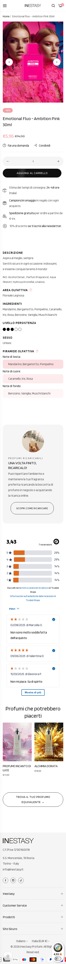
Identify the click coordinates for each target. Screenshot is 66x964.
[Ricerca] (53, 5)
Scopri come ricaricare (32, 508)
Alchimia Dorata (46, 766)
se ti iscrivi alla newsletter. (45, 226)
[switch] (58, 959)
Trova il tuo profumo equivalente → (33, 799)
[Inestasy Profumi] (33, 5)
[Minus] (7, 161)
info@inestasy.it (13, 869)
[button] (56, 62)
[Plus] (58, 161)
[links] (6, 880)
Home (6, 16)
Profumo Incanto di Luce (17, 768)
